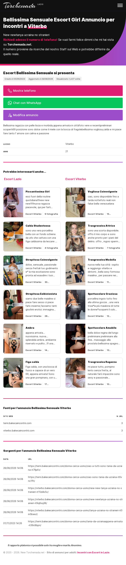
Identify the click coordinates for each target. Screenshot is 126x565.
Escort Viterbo (75, 179)
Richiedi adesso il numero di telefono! (30, 39)
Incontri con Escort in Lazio (93, 552)
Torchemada (19, 5)
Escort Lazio (12, 179)
